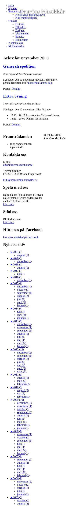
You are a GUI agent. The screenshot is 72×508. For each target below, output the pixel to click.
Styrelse (19, 36)
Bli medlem (21, 39)
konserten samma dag (40, 82)
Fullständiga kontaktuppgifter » (20, 179)
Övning (16, 88)
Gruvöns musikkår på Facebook (20, 237)
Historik (19, 24)
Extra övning (15, 96)
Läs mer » (8, 204)
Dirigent (19, 30)
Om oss (12, 20)
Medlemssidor (16, 46)
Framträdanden (16, 11)
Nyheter (12, 8)
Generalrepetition (19, 66)
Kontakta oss (15, 42)
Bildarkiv (20, 27)
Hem (11, 5)
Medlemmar (22, 33)
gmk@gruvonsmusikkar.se (18, 164)
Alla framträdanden (26, 17)
